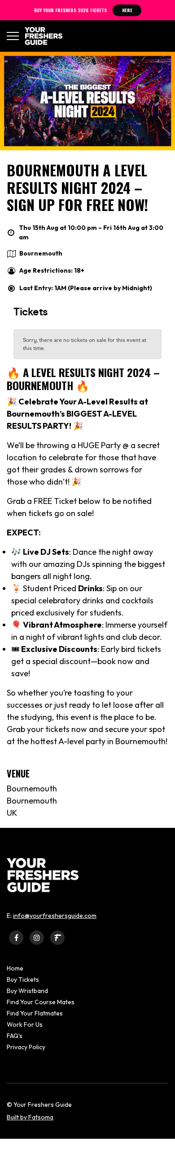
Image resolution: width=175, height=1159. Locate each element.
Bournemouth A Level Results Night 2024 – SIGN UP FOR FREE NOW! (77, 187)
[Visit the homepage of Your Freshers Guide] (40, 36)
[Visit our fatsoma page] (57, 937)
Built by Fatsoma (30, 1117)
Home (15, 968)
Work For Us (25, 1024)
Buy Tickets (23, 979)
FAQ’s (14, 1036)
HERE (127, 10)
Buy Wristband (27, 991)
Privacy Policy (26, 1047)
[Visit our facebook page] (16, 937)
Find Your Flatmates (35, 1013)
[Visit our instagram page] (36, 937)
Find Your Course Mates (40, 1002)
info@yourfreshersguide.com (54, 916)
